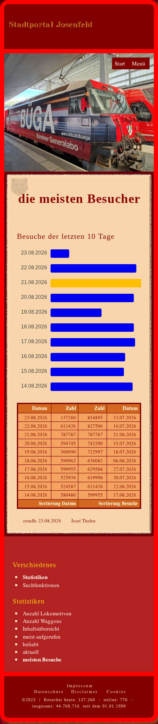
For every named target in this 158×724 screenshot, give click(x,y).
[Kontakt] (142, 37)
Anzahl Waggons (42, 621)
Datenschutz (48, 691)
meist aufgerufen (42, 636)
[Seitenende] (114, 37)
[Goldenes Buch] (132, 37)
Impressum (79, 685)
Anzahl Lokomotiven (47, 613)
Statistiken (35, 577)
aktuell (31, 652)
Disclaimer (83, 691)
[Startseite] (123, 37)
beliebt (31, 644)
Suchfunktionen (41, 585)
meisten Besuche (42, 659)
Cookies (115, 691)
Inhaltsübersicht (41, 628)
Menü (138, 63)
